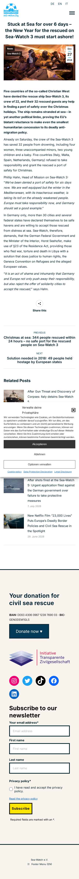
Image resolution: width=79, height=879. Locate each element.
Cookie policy (15, 471)
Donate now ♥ (29, 631)
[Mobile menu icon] (72, 13)
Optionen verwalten (39, 464)
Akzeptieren (39, 444)
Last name (16, 760)
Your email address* (24, 722)
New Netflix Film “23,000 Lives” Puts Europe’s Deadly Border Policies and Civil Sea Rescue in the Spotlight (50, 523)
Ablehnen (39, 454)
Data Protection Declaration (38, 471)
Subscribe (21, 808)
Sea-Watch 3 (13, 53)
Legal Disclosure (63, 471)
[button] (73, 410)
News (10, 48)
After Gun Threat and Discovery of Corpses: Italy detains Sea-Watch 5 (51, 397)
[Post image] (14, 397)
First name (16, 740)
